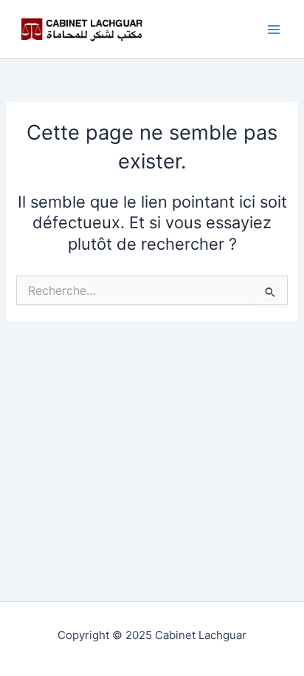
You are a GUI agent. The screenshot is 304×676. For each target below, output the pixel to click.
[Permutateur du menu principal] (273, 29)
